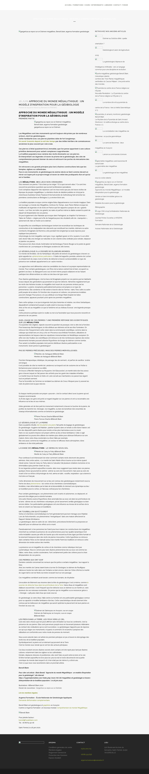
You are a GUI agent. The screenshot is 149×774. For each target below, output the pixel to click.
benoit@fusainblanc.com (28, 720)
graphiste (46, 705)
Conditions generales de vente (60, 747)
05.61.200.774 (86, 749)
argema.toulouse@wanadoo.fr (92, 760)
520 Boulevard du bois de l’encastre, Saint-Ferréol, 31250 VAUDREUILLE (115, 750)
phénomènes (36, 484)
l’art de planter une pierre (46, 425)
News (36, 108)
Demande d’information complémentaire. (34, 700)
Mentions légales (55, 750)
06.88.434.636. (86, 754)
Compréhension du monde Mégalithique (72, 708)
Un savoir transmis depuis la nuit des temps (37, 141)
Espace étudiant (55, 758)
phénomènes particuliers (42, 256)
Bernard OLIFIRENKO (49, 108)
